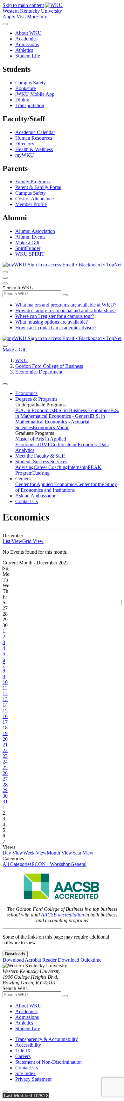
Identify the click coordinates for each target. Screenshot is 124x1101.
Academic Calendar (35, 132)
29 (5, 790)
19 (5, 733)
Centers (23, 478)
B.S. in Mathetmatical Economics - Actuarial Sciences (60, 421)
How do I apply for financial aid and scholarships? (65, 310)
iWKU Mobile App (34, 94)
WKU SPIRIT (30, 254)
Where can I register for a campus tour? (54, 316)
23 (5, 756)
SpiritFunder (27, 248)
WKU (21, 360)
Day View (13, 852)
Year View (82, 852)
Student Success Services (41, 461)
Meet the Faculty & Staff (40, 456)
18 (5, 727)
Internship (78, 467)
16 (5, 716)
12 (5, 693)
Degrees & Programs (36, 399)
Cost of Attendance (34, 198)
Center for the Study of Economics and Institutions (66, 487)
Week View (35, 852)
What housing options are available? (51, 322)
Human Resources (33, 138)
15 (5, 710)
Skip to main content (23, 5)
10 (5, 682)
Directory (24, 143)
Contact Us (26, 501)
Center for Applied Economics (45, 484)
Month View (59, 852)
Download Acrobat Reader (30, 960)
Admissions (27, 44)
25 (5, 767)
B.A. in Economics (34, 410)
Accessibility (28, 1045)
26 (5, 773)
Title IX (23, 1050)
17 (5, 722)
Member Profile (31, 204)
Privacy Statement (33, 1079)
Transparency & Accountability (46, 1039)
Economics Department (38, 371)
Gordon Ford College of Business (49, 366)
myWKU (24, 155)
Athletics (24, 50)
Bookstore (25, 88)
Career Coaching (51, 467)
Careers (23, 1056)
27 (5, 779)
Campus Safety (30, 82)
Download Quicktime (79, 960)
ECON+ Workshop (51, 864)
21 (5, 744)
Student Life (27, 55)
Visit (21, 16)
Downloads (15, 954)
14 (5, 705)
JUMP (44, 444)
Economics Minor (51, 427)
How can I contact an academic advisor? (55, 327)
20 (5, 739)
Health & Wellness (34, 149)
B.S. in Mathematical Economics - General (67, 413)
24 (5, 761)
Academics (26, 38)
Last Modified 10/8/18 (26, 1095)
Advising (24, 467)
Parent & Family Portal (38, 187)
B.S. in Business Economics (82, 410)
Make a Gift (27, 242)
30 (5, 796)
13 (5, 699)
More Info (37, 16)
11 (5, 687)
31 (5, 801)
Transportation (29, 105)
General (78, 864)
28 (5, 784)
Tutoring (41, 473)
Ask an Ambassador (35, 495)
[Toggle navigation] (5, 384)
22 (5, 750)
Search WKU (18, 287)
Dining (22, 99)
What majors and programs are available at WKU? (65, 304)
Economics (26, 393)
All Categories (17, 864)
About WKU (28, 33)
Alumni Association (35, 231)
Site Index (25, 1073)
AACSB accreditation (62, 914)
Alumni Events (30, 237)
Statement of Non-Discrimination (48, 1062)
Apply (9, 16)
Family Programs (32, 181)
